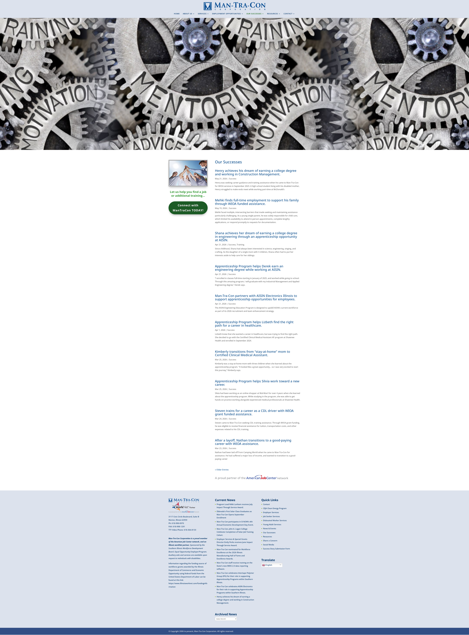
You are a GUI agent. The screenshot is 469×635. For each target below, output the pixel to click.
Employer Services (271, 512)
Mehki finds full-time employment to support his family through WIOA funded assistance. (257, 202)
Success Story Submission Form (276, 548)
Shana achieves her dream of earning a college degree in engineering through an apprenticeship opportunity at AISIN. (256, 236)
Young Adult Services (272, 524)
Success (232, 178)
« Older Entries (222, 469)
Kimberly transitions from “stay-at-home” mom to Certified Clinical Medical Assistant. (252, 353)
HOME (177, 14)
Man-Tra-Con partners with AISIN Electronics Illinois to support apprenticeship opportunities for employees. (256, 297)
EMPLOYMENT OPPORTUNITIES (226, 14)
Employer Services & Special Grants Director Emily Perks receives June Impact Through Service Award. (235, 542)
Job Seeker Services (271, 516)
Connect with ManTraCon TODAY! (188, 207)
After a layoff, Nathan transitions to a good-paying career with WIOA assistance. (253, 442)
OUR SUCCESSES (253, 14)
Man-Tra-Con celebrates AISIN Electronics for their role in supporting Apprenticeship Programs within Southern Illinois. (235, 589)
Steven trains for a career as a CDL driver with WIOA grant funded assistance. (254, 412)
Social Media (268, 544)
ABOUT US (187, 14)
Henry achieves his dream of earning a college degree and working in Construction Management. (255, 172)
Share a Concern (270, 540)
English (268, 565)
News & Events (269, 528)
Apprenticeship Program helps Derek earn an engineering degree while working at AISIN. (249, 268)
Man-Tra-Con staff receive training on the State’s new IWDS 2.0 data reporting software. (234, 565)
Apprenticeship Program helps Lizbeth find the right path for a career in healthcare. (254, 324)
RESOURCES (272, 14)
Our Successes (269, 532)
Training (240, 244)
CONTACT (288, 14)
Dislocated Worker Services (275, 520)
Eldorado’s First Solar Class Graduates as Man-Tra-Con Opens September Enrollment (234, 514)
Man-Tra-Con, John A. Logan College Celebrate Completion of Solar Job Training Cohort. (235, 532)
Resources (267, 536)
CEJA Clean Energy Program (275, 508)
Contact (266, 504)
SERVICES (202, 14)
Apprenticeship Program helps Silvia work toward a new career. (257, 383)
